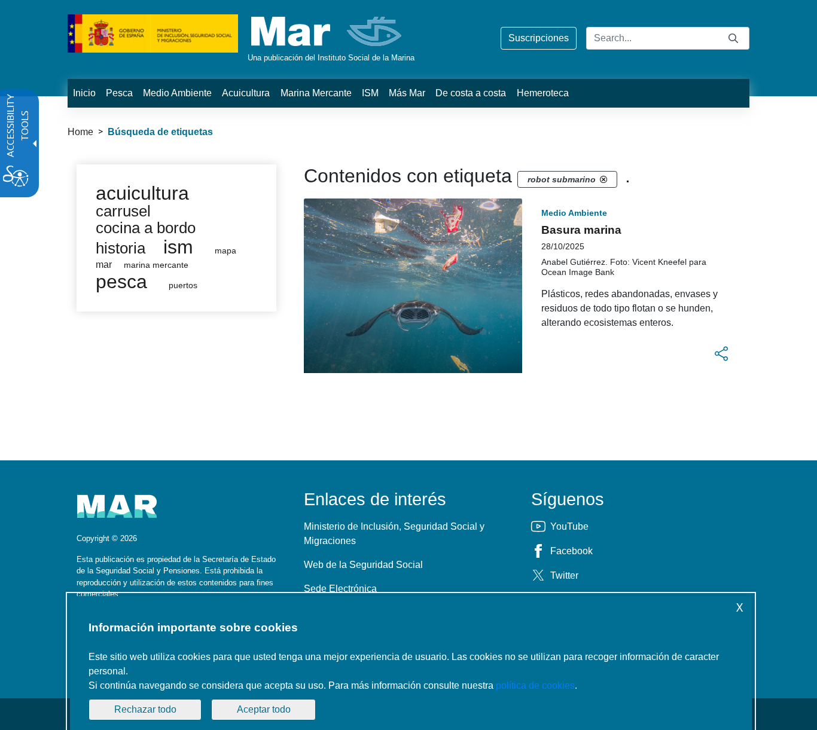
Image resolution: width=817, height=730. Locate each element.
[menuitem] (84, 93)
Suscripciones (538, 38)
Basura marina (581, 230)
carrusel (123, 211)
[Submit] (733, 38)
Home (80, 132)
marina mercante (156, 265)
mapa (225, 250)
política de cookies (535, 685)
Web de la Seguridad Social (363, 565)
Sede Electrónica (340, 589)
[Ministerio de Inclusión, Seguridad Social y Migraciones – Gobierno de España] (153, 33)
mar (104, 264)
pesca (121, 281)
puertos (183, 285)
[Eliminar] (603, 179)
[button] (721, 354)
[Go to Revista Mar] (327, 31)
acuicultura (142, 193)
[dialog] (411, 663)
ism (178, 247)
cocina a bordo (146, 227)
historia (120, 248)
